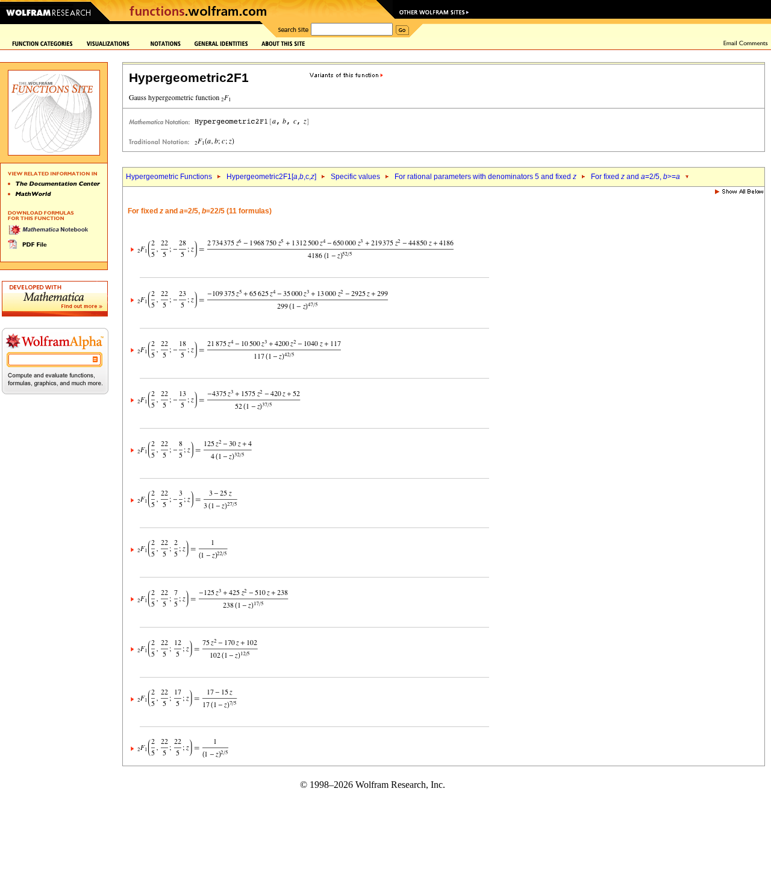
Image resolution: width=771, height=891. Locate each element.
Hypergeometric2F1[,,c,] (271, 176)
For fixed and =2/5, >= (635, 176)
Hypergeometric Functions (169, 176)
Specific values (355, 176)
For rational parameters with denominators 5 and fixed (485, 176)
